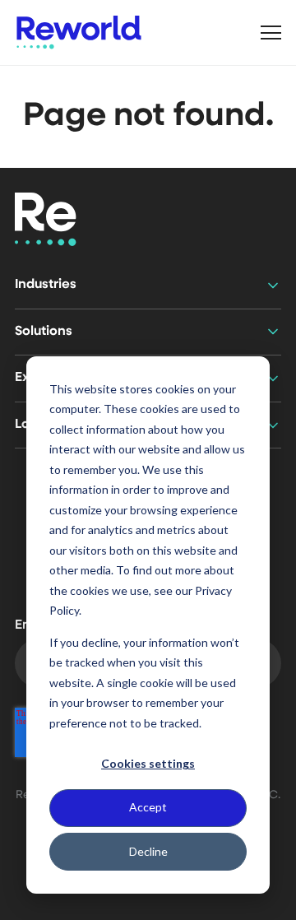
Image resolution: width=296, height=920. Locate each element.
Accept (148, 807)
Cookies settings (148, 763)
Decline (148, 851)
